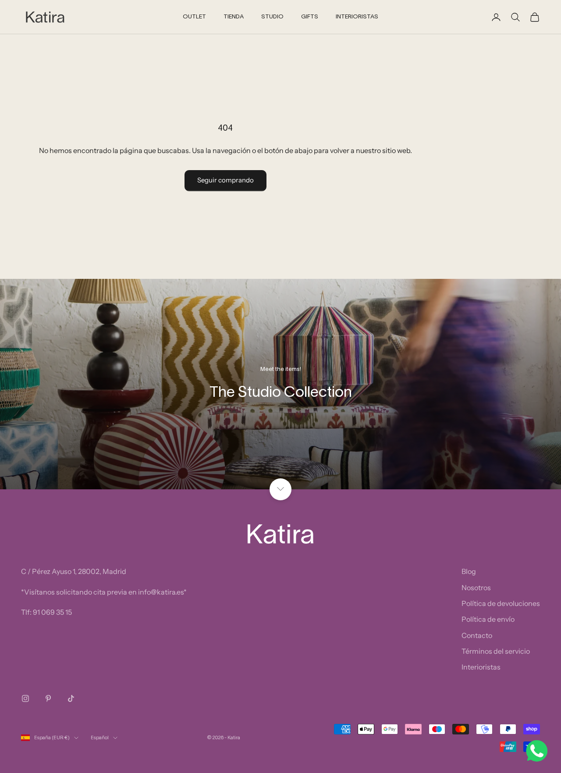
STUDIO (272, 17)
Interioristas (481, 667)
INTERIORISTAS (357, 17)
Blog (469, 571)
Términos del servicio (496, 651)
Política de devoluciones (501, 603)
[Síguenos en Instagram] (25, 698)
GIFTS (309, 17)
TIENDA (234, 17)
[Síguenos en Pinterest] (48, 698)
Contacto (477, 635)
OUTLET (194, 17)
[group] (280, 384)
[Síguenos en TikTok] (71, 698)
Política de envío (488, 619)
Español (100, 738)
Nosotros (476, 587)
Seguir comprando (225, 180)
